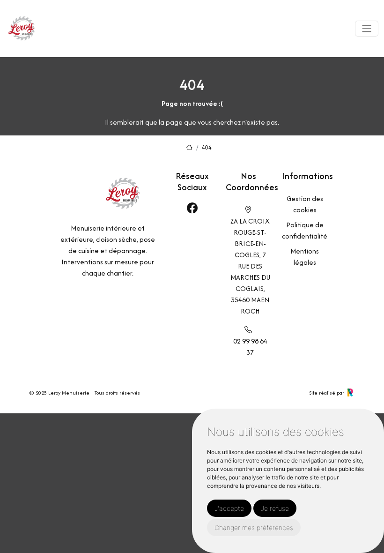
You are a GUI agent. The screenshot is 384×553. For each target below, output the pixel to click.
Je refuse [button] (275, 508)
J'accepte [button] (229, 508)
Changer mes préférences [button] (253, 527)
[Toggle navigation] (366, 29)
